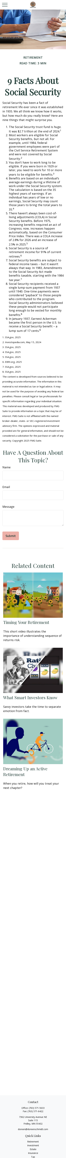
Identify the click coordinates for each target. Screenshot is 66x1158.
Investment (33, 1145)
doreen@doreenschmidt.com (33, 1129)
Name (6, 467)
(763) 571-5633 (37, 1107)
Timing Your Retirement (26, 622)
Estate (33, 1149)
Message (8, 507)
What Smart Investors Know (30, 697)
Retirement (33, 1141)
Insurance (33, 1153)
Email (6, 487)
